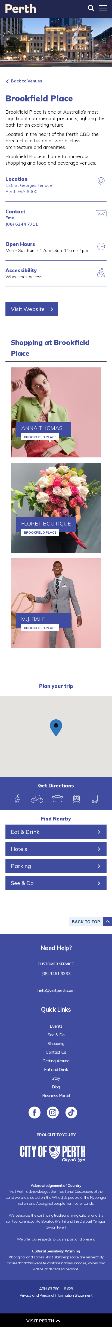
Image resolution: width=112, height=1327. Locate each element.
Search (91, 8)
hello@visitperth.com (56, 990)
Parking (21, 866)
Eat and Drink (56, 1069)
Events (56, 1026)
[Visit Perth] (20, 11)
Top (86, 921)
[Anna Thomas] (56, 412)
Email (11, 217)
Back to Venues (26, 81)
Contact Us (56, 1052)
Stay (56, 1078)
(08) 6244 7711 (21, 224)
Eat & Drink (25, 831)
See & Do (22, 883)
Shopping (56, 1043)
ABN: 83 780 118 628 (56, 1288)
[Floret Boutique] (56, 508)
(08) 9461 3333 (56, 973)
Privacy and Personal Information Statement (56, 1295)
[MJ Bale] (56, 603)
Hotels (19, 848)
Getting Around (55, 1060)
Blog (56, 1086)
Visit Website (28, 309)
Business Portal (56, 1095)
